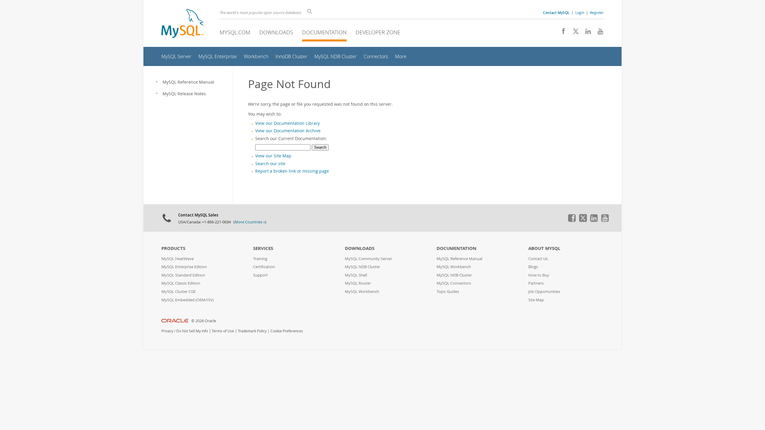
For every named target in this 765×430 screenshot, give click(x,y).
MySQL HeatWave (177, 258)
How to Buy (538, 275)
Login (579, 12)
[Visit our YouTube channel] (598, 33)
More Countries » (250, 222)
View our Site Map (273, 156)
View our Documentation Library (287, 123)
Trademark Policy (252, 331)
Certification (264, 266)
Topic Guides (448, 291)
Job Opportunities (544, 291)
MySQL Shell (356, 275)
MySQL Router (358, 283)
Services (263, 248)
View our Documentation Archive (288, 130)
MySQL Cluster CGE (178, 291)
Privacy (167, 331)
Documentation (324, 32)
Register (597, 12)
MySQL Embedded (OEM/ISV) (187, 299)
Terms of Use (223, 331)
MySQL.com (235, 32)
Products (173, 248)
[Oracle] (175, 320)
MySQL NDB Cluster (362, 266)
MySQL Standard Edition (183, 275)
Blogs (533, 266)
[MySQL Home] (182, 24)
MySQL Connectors (454, 283)
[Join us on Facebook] (561, 33)
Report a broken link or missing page (292, 171)
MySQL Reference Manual (459, 258)
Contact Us (538, 258)
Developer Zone (378, 32)
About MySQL (544, 248)
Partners (536, 283)
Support (260, 275)
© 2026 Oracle (203, 320)
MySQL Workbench (362, 291)
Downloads (276, 32)
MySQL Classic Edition (180, 283)
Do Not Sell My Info (192, 331)
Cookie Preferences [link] (286, 331)
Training (260, 258)
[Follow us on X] (573, 33)
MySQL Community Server (368, 258)
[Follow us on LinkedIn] (585, 33)
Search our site (270, 163)
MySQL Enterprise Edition (184, 266)
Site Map (536, 299)
